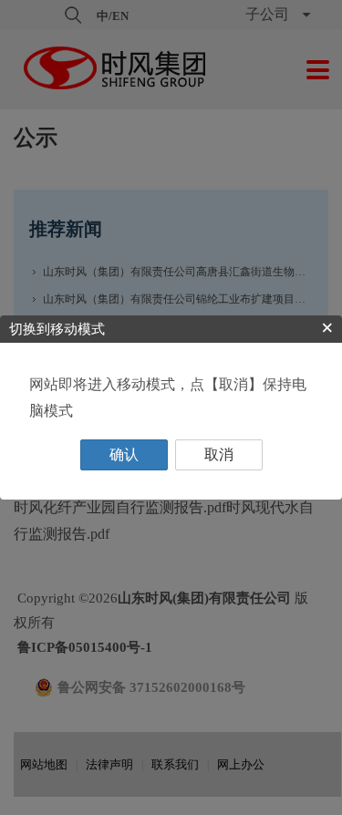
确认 (124, 454)
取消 (218, 454)
